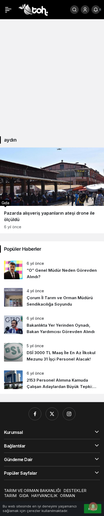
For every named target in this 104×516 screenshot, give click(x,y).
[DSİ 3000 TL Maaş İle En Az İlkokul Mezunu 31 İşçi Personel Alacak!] (52, 352)
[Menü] (8, 9)
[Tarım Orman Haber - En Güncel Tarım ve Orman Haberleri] (33, 9)
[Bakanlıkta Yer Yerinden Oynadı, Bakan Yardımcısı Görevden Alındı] (52, 325)
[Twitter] (52, 413)
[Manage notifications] (93, 506)
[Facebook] (35, 413)
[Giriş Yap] (85, 9)
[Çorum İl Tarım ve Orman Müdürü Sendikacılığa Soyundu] (52, 297)
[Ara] (74, 9)
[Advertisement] (52, 75)
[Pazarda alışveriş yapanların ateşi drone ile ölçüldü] (52, 190)
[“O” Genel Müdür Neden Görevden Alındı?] (52, 270)
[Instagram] (69, 413)
